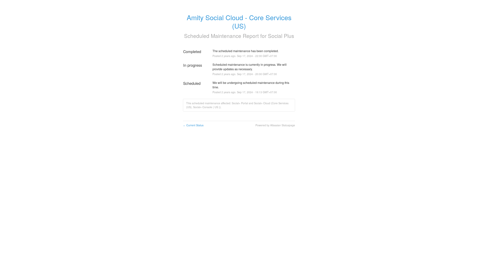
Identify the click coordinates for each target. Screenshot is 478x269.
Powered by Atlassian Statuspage (275, 125)
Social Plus (281, 35)
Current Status (193, 125)
